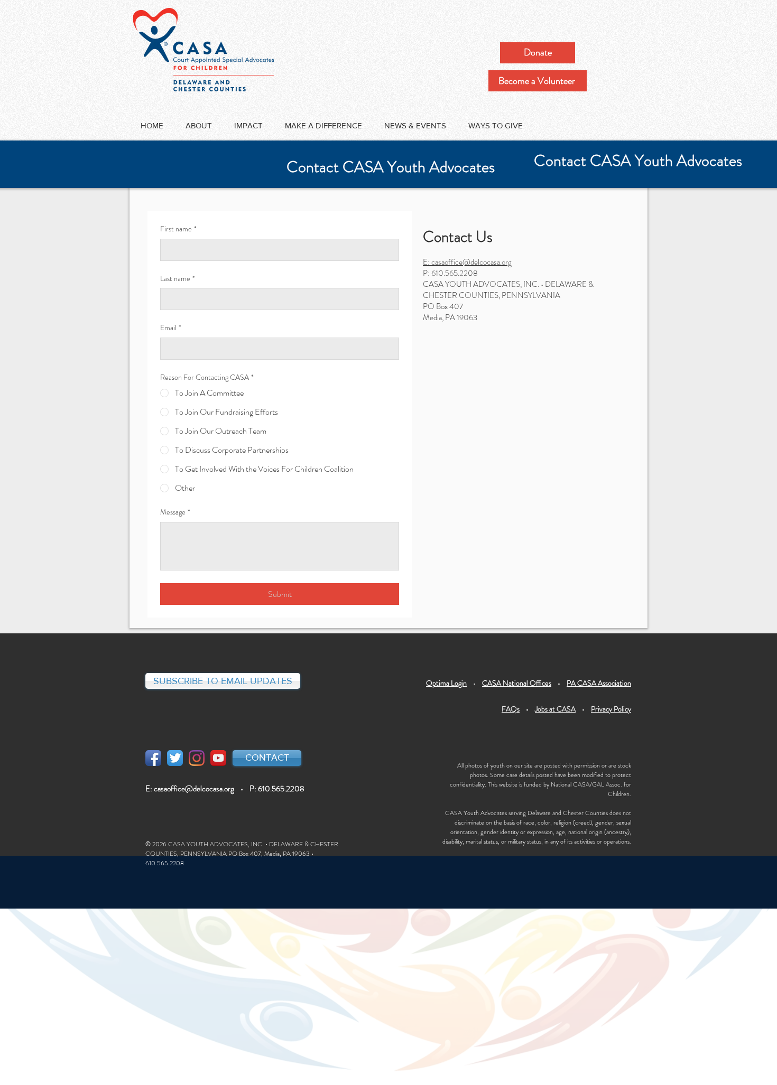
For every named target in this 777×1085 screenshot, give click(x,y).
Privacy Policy (611, 709)
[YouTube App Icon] (218, 758)
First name (178, 229)
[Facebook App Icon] (153, 758)
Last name (177, 279)
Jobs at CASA (555, 709)
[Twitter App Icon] (175, 758)
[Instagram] (197, 758)
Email (170, 328)
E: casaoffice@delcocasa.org (467, 262)
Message (175, 512)
